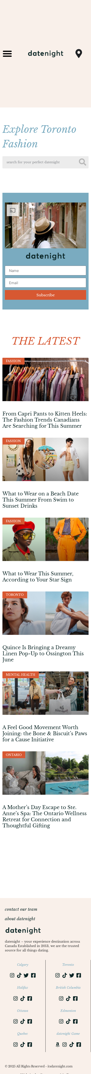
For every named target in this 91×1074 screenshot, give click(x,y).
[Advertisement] (45, 857)
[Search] (82, 162)
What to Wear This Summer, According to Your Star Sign (37, 577)
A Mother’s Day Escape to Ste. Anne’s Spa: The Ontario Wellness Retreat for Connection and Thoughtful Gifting (44, 816)
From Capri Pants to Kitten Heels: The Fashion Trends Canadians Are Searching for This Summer (44, 420)
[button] (7, 53)
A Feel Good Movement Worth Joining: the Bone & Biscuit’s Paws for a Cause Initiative (44, 734)
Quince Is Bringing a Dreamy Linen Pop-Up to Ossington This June (43, 654)
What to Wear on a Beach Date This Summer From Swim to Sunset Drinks (40, 500)
